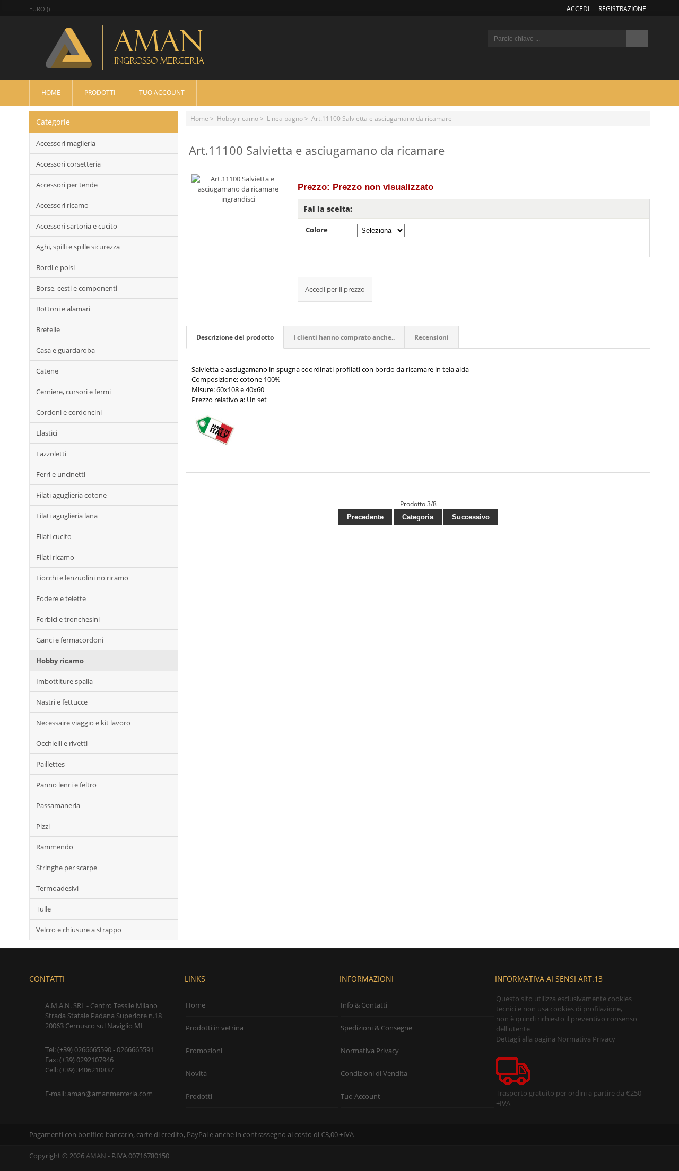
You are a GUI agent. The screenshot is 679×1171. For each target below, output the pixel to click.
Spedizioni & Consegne (376, 1028)
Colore (317, 230)
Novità (196, 1073)
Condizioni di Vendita (374, 1073)
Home (50, 92)
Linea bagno (285, 118)
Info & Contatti (364, 1005)
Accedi (578, 8)
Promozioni (204, 1050)
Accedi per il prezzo (335, 289)
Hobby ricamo (237, 118)
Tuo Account (162, 92)
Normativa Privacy (370, 1050)
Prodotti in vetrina (214, 1028)
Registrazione (622, 8)
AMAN (96, 1155)
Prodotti (99, 92)
